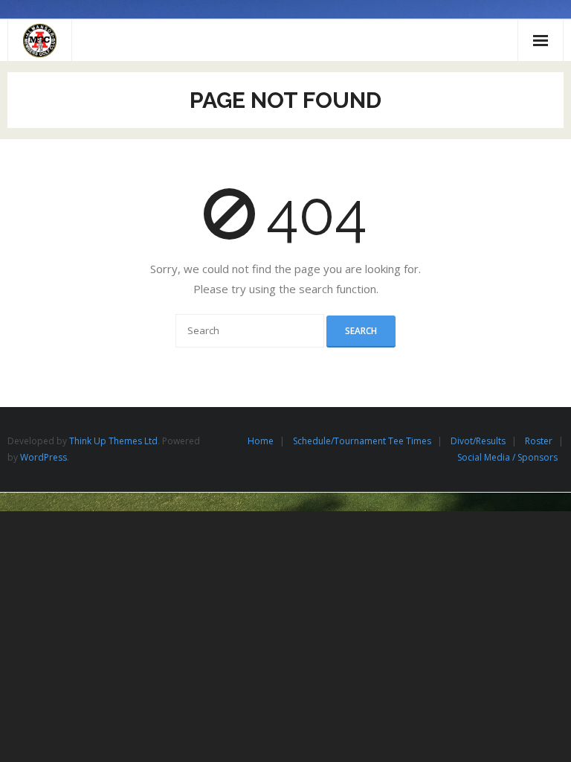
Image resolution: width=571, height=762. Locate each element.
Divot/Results (478, 441)
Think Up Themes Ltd (113, 441)
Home (261, 441)
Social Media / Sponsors (507, 457)
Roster (538, 441)
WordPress (43, 457)
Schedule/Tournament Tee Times (362, 441)
